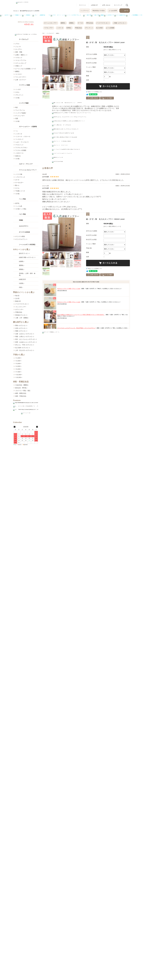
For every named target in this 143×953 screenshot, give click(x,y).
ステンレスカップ (20, 63)
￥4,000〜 (18, 366)
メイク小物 (18, 174)
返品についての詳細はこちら (95, 91)
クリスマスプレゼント (103, 23)
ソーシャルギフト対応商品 (27, 244)
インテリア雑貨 (24, 103)
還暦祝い (63, 23)
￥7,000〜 (18, 372)
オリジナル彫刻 (20, 236)
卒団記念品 (78, 28)
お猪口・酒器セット (21, 55)
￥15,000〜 (18, 377)
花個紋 (21, 220)
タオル (17, 92)
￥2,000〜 (18, 361)
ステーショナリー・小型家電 (28, 126)
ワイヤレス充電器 (20, 150)
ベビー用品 (22, 214)
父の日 (17, 298)
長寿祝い (69, 28)
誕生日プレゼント (24, 253)
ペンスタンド (19, 139)
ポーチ (17, 180)
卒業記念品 (18, 312)
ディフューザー (20, 115)
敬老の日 (18, 301)
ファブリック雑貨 (24, 85)
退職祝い (72, 23)
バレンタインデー (20, 307)
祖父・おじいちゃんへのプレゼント (26, 339)
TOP (43, 33)
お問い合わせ (106, 5)
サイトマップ (118, 5)
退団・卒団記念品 (20, 396)
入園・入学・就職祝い (22, 318)
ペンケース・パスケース (22, 136)
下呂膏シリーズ (20, 191)
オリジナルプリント (21, 239)
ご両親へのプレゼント (120, 23)
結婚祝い (21, 261)
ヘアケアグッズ (20, 177)
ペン (16, 131)
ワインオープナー (20, 77)
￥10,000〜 (18, 374)
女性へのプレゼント (21, 328)
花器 (16, 118)
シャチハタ (60, 28)
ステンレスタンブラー (50, 23)
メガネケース (19, 153)
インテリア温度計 (20, 113)
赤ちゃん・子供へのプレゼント (24, 345)
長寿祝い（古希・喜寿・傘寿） (27, 274)
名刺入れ (18, 156)
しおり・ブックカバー (22, 142)
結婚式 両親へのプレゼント (27, 257)
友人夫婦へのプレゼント (22, 347)
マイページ (82, 5)
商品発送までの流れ (99, 10)
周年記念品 (89, 23)
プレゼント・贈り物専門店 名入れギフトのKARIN (26, 11)
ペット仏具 (18, 206)
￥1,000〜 (18, 358)
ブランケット (89, 28)
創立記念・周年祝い (21, 388)
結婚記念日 (22, 279)
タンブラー (18, 49)
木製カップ (18, 66)
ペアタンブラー (48, 28)
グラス (17, 43)
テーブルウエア (50, 33)
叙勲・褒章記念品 (20, 393)
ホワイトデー (19, 309)
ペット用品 (22, 199)
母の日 (17, 295)
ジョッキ (18, 46)
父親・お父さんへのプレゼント (24, 334)
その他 (17, 98)
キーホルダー (19, 182)
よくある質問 (113, 10)
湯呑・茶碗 (18, 52)
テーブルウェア (24, 39)
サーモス (80, 23)
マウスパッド (19, 145)
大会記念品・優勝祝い (22, 385)
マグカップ (18, 57)
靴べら (17, 185)
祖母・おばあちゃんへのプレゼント (26, 342)
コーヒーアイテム (20, 60)
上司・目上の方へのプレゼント (24, 350)
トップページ (85, 10)
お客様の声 (94, 5)
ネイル (17, 188)
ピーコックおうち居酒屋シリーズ (25, 68)
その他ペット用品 (20, 209)
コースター (18, 74)
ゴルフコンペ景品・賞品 (22, 390)
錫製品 (57, 33)
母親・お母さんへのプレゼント (24, 336)
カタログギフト (24, 226)
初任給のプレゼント (21, 315)
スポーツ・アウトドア (26, 164)
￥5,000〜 (18, 369)
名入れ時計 (99, 28)
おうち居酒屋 (110, 28)
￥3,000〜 (18, 363)
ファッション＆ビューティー (28, 170)
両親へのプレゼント (21, 331)
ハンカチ (18, 89)
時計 (16, 107)
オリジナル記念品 (24, 232)
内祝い (21, 287)
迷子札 (17, 203)
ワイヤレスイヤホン (21, 147)
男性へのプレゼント (21, 325)
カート (126, 10)
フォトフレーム (20, 110)
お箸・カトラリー (20, 79)
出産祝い (21, 283)
